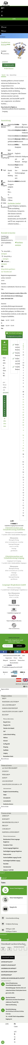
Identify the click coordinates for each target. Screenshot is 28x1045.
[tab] (25, 9)
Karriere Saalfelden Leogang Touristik (12, 857)
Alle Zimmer (9, 69)
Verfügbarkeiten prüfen (8, 65)
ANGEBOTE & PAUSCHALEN (8, 965)
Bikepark (5, 660)
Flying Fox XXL (6, 725)
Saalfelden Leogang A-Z (11, 785)
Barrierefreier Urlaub (8, 756)
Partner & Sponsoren (10, 832)
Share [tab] (4, 31)
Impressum (9, 658)
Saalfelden (5, 750)
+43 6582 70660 (12, 1016)
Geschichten (7, 781)
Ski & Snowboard (8, 705)
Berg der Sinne (6, 722)
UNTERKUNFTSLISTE (6, 962)
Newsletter (5, 864)
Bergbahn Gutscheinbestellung (10, 791)
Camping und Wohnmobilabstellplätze (12, 978)
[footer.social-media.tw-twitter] (10, 651)
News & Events (7, 766)
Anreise (5, 816)
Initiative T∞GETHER (8, 870)
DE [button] (26, 687)
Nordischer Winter (9, 708)
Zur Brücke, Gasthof (14, 204)
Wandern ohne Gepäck (8, 728)
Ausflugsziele (6, 744)
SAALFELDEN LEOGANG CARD (8, 971)
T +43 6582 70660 (6, 535)
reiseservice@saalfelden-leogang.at (23, 425)
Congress (6, 829)
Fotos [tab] (8, 75)
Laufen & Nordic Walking (9, 734)
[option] (14, 674)
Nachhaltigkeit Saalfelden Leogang (11, 860)
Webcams (5, 775)
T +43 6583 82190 (5, 590)
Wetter (5, 795)
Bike (4, 699)
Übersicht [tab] (3, 75)
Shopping (5, 747)
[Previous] (4, 674)
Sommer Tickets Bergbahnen (17, 888)
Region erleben (7, 696)
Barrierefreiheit (14, 663)
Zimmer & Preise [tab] (13, 75)
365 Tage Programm (9, 768)
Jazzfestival (13, 660)
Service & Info (6, 813)
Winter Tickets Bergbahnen (16, 898)
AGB (23, 656)
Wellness (5, 737)
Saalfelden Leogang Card (12, 712)
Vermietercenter (7, 867)
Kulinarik (5, 741)
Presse (15, 658)
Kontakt (5, 819)
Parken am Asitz (7, 854)
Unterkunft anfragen (15, 333)
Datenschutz (21, 660)
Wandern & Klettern (10, 702)
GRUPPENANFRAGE (6, 975)
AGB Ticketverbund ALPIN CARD (11, 656)
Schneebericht (6, 798)
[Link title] (5, 890)
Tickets (3, 878)
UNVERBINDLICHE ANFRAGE (8, 968)
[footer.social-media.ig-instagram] (17, 651)
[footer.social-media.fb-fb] (3, 651)
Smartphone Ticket (7, 845)
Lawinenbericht (7, 801)
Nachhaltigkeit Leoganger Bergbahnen (12, 851)
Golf (4, 731)
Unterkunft (4, 940)
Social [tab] (4, 27)
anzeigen (4, 254)
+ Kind (4, 954)
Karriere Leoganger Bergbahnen (11, 848)
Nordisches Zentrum (8, 804)
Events (5, 771)
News (20, 658)
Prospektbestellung (10, 822)
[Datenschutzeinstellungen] (2, 1042)
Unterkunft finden (8, 957)
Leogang (5, 753)
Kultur (5, 715)
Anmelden (19, 645)
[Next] (23, 674)
